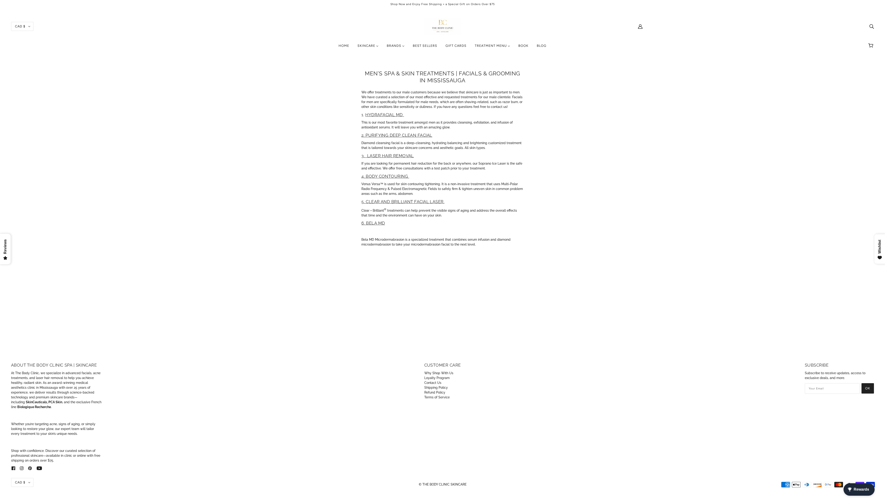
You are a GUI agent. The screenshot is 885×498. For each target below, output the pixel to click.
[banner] (442, 26)
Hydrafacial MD (384, 114)
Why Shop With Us (438, 373)
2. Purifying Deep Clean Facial (396, 135)
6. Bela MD (373, 223)
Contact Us (432, 383)
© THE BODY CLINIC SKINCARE (442, 484)
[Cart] (871, 46)
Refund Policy (434, 392)
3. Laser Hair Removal (387, 155)
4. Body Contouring (385, 176)
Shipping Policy (436, 387)
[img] (871, 26)
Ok (867, 388)
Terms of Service (437, 397)
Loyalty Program (437, 378)
